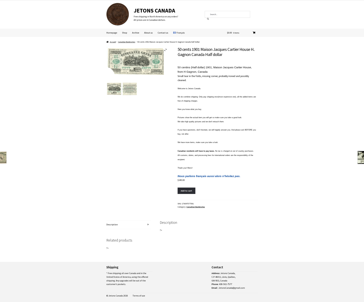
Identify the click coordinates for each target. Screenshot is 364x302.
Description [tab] (112, 224)
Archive (135, 32)
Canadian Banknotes (126, 42)
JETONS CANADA (154, 10)
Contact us (163, 32)
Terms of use (139, 295)
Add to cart (186, 190)
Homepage (111, 32)
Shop (124, 32)
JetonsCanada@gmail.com (232, 287)
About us (148, 32)
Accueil (113, 42)
